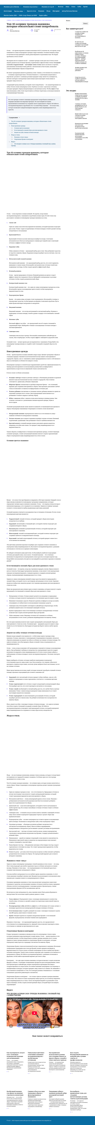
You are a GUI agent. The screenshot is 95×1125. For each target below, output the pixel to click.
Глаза (73, 6)
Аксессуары (8, 11)
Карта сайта (43, 15)
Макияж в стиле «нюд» (21, 137)
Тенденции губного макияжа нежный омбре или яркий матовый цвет (58, 1094)
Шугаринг (56, 11)
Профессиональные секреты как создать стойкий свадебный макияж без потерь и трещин (81, 96)
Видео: (13, 141)
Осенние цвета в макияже (21, 128)
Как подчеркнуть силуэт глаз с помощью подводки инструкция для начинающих (16, 1055)
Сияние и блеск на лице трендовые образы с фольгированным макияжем (36, 1094)
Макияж (41, 11)
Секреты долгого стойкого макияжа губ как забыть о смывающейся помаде (81, 79)
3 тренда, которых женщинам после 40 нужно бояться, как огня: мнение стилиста (81, 106)
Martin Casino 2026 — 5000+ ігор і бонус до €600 (20, 15)
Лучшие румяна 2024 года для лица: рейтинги (81, 69)
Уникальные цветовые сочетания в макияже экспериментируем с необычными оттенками (36, 1056)
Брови (85, 6)
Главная (9, 20)
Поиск (68, 20)
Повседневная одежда (18, 126)
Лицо (67, 6)
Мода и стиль (15, 135)
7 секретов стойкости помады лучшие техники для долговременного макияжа (81, 34)
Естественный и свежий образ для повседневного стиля (30, 130)
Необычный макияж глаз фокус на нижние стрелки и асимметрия (15, 1093)
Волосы (60, 6)
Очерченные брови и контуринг (23, 139)
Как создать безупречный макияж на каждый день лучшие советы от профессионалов (79, 1056)
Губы (79, 6)
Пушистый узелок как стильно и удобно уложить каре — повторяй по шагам (81, 116)
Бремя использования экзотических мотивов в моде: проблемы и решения (81, 126)
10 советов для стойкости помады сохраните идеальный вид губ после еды (81, 44)
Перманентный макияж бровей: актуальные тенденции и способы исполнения (81, 136)
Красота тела (31, 11)
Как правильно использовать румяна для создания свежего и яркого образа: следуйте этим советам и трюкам (57, 1056)
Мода (48, 11)
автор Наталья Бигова (69, 11)
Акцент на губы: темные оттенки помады (26, 132)
